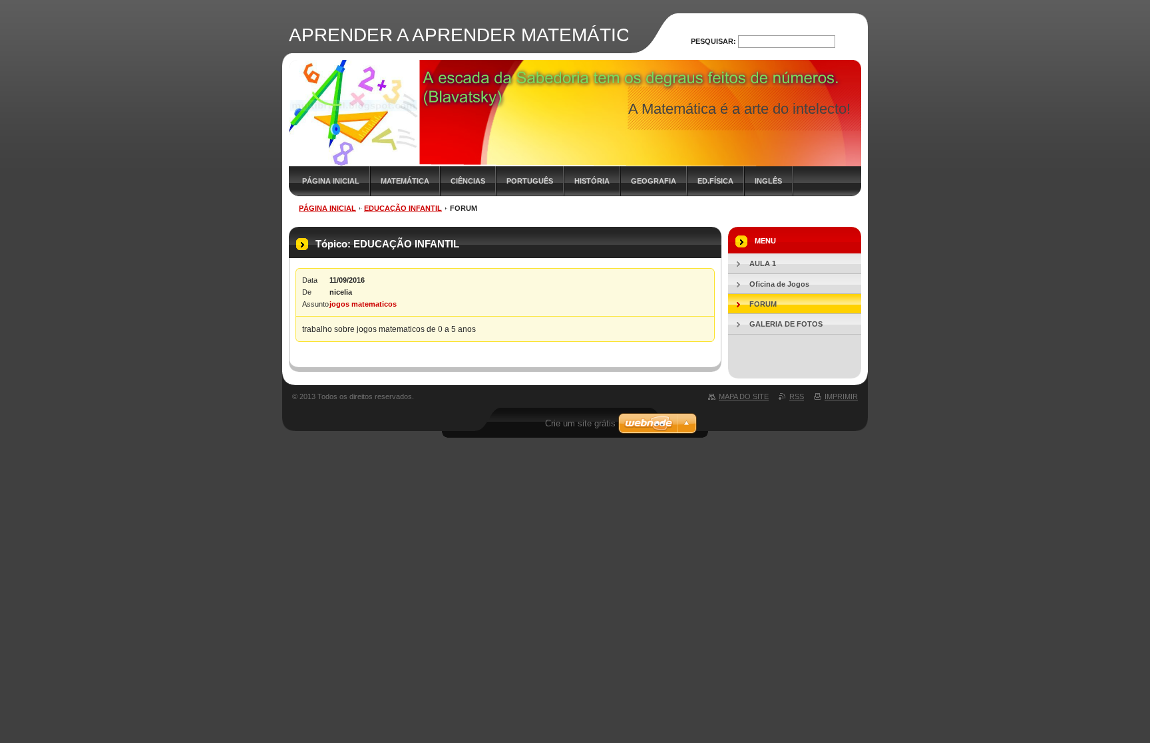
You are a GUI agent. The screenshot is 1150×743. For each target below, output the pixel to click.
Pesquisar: (713, 41)
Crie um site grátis (580, 423)
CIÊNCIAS (468, 181)
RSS (796, 396)
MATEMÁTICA (405, 181)
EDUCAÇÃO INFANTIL (403, 208)
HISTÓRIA (592, 181)
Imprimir (841, 396)
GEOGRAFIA (653, 181)
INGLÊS (768, 181)
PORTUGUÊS (529, 181)
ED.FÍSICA (715, 181)
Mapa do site (744, 396)
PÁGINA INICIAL (330, 181)
